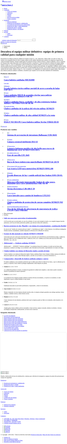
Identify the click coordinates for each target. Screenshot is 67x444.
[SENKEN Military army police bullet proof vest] (9, 106)
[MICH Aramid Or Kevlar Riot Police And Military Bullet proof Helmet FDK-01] (6, 93)
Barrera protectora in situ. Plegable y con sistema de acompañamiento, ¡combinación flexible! (35, 226)
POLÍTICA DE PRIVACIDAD (12, 442)
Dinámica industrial (9, 406)
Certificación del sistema (10, 397)
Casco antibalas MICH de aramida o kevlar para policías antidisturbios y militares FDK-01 (28, 96)
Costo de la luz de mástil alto (11, 329)
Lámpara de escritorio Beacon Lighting (14, 326)
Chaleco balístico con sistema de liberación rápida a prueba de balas (26, 251)
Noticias (6, 30)
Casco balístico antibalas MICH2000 (19, 80)
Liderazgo (9, 13)
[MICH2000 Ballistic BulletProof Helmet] (6, 77)
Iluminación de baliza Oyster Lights (13, 324)
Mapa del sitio (46, 434)
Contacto (6, 36)
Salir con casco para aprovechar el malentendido (20, 218)
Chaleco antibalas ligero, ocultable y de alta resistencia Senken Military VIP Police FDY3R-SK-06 (30, 102)
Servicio (3, 409)
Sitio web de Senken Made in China (13, 440)
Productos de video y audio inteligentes (17, 26)
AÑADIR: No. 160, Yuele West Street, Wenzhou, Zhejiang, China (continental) (24, 418)
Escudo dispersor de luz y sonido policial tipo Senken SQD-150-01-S (35, 176)
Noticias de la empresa (10, 404)
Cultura (9, 16)
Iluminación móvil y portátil (14, 27)
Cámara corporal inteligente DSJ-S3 (22, 142)
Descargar (9, 35)
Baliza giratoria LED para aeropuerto (13, 318)
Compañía (6, 10)
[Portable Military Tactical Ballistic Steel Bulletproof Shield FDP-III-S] (7, 86)
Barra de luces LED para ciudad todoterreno (15, 321)
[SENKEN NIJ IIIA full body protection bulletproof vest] (12, 200)
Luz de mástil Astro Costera (11, 327)
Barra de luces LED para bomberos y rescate (15, 323)
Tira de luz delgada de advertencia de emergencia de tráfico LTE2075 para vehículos (32, 209)
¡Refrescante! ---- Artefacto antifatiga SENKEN (19, 243)
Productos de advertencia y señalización (17, 23)
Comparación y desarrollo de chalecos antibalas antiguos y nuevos (26, 259)
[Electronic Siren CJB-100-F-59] (12, 186)
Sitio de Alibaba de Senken (11, 439)
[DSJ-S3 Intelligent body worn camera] (9, 139)
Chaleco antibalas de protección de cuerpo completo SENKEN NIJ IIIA (35, 203)
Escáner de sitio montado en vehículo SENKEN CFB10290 (23, 234)
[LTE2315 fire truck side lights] (11, 193)
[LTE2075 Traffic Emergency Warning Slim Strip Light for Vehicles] (17, 206)
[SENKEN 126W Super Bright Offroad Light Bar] (11, 159)
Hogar (5, 8)
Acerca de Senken (12, 11)
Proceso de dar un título (13, 17)
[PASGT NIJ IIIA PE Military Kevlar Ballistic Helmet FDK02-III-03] (6, 119)
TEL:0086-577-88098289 (10, 420)
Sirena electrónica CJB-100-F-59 (21, 189)
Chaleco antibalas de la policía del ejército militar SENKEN (29, 108)
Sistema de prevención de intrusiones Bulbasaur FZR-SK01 (32, 135)
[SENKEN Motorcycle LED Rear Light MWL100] (16, 166)
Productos (6, 20)
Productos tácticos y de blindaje (15, 29)
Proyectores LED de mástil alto (12, 317)
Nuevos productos (12, 21)
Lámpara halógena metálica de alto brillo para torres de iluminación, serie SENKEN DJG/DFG (30, 149)
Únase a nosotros (11, 19)
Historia (9, 14)
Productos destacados (36, 434)
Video (8, 33)
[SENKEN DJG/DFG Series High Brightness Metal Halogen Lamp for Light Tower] (11, 146)
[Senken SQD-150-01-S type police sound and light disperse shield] (10, 173)
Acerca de (3, 389)
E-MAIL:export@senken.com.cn (12, 423)
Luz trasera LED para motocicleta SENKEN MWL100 (30, 168)
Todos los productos (55, 434)
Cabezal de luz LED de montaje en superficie (15, 330)
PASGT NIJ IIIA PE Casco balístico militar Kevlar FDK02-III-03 (31, 122)
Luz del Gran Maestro (9, 315)
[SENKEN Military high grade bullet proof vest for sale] (6, 113)
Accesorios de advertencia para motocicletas (18, 24)
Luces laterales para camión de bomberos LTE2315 (28, 195)
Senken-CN (7, 437)
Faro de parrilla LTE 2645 (18, 155)
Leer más (6, 83)
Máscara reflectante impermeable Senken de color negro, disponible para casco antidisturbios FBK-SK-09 (31, 183)
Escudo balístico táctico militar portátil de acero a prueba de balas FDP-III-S (32, 89)
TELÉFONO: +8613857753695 (12, 421)
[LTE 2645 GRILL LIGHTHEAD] (13, 153)
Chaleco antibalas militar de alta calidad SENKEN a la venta (29, 115)
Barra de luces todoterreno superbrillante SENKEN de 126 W (33, 162)
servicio (6, 32)
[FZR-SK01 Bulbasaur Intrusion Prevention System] (8, 133)
